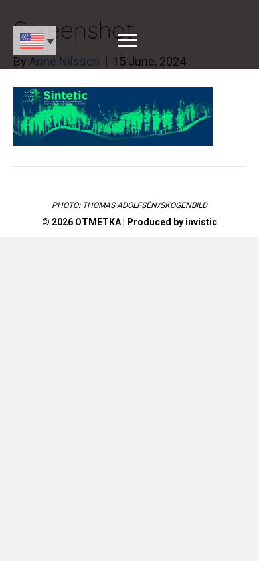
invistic (201, 222)
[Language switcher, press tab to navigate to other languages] (34, 40)
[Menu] (127, 40)
